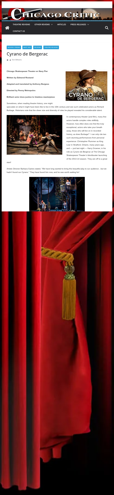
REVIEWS (37, 47)
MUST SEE (27, 47)
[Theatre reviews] (57, 10)
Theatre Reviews (21, 24)
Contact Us (19, 31)
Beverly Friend (14, 47)
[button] (51, 24)
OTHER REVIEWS (42, 24)
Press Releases (78, 24)
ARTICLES (61, 24)
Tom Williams (17, 60)
